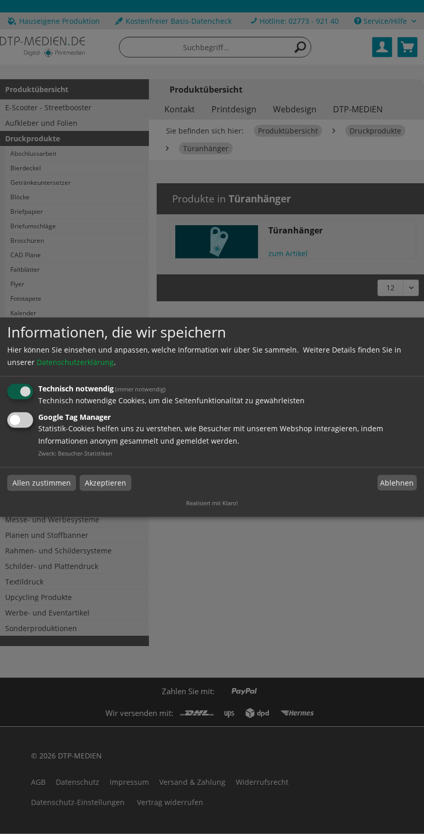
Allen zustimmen (41, 483)
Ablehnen (397, 483)
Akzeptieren (105, 483)
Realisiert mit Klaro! (212, 503)
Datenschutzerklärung (75, 363)
